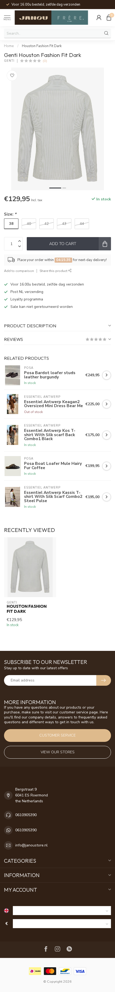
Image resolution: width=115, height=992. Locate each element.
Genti (9, 60)
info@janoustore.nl (31, 845)
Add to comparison (19, 270)
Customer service (57, 735)
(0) (45, 61)
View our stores (58, 752)
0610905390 (26, 814)
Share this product (54, 270)
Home (9, 46)
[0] (109, 17)
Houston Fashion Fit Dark (42, 46)
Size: (10, 214)
